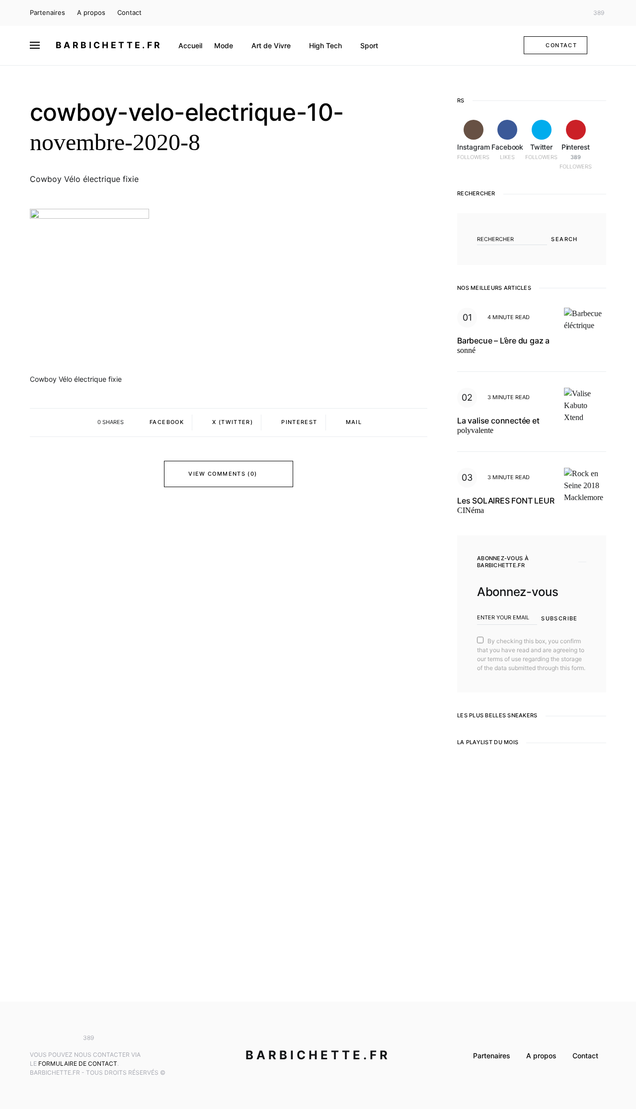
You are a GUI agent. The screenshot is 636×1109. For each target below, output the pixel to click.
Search (564, 239)
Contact (129, 12)
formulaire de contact (77, 1063)
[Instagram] (544, 12)
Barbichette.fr (109, 45)
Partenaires (47, 12)
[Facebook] (558, 12)
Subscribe (559, 618)
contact (561, 45)
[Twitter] (573, 12)
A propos (91, 12)
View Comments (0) (222, 473)
